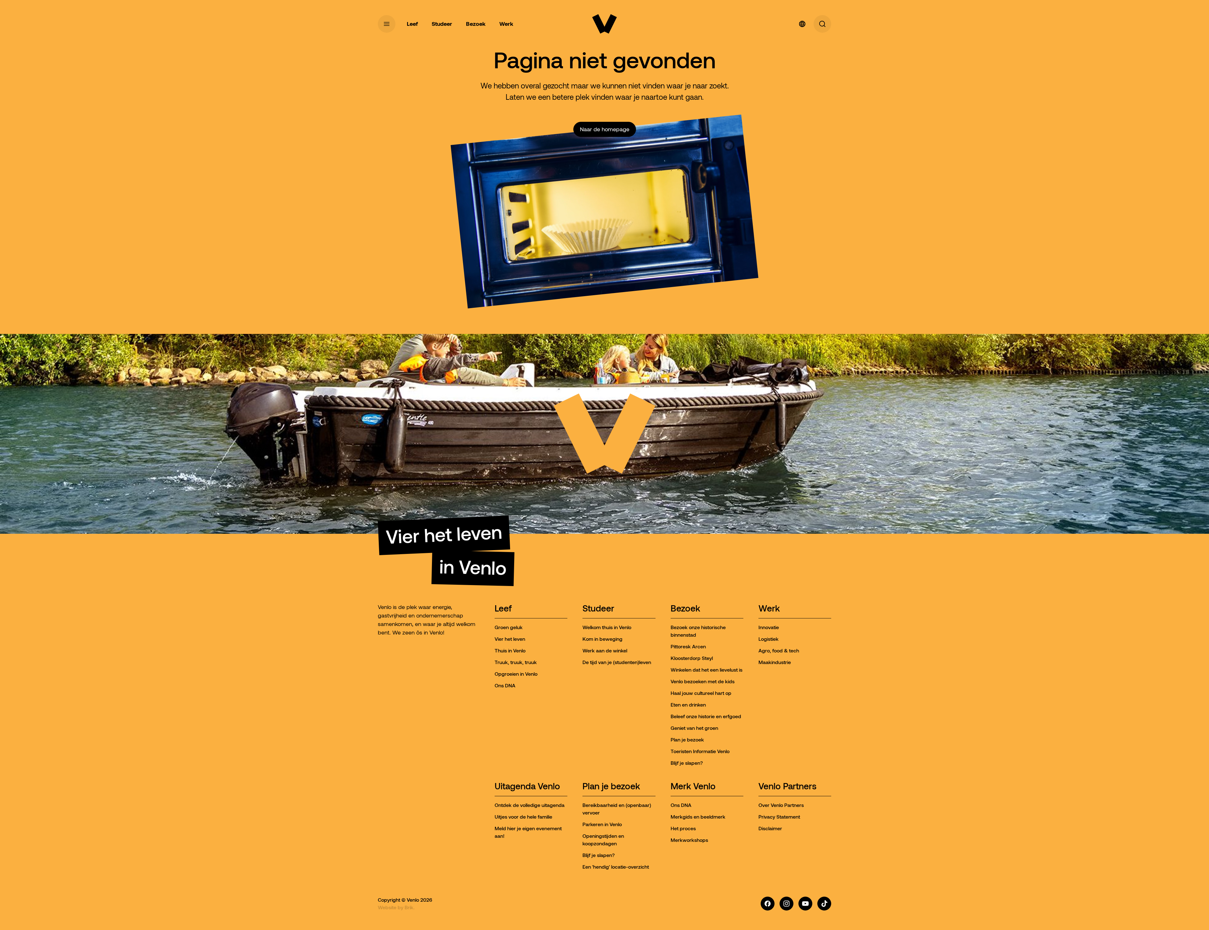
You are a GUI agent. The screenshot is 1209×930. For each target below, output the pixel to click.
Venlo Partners (787, 786)
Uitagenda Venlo (527, 786)
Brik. (410, 907)
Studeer (598, 608)
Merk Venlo (693, 786)
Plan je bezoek (611, 786)
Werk (769, 608)
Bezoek (685, 608)
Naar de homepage (604, 129)
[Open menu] (386, 24)
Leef (503, 608)
